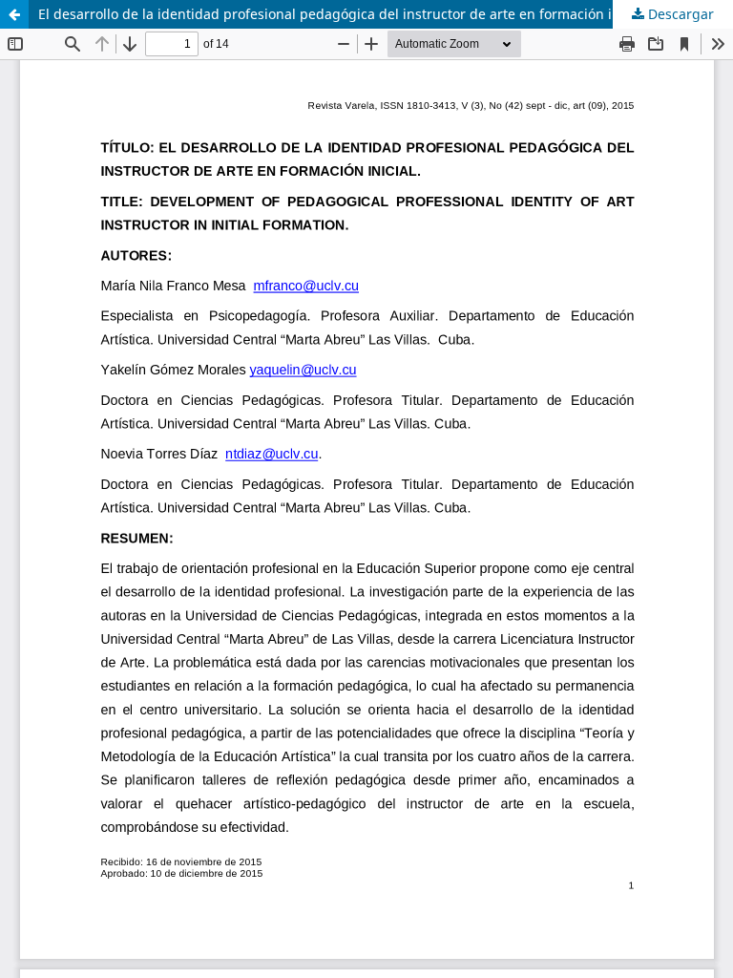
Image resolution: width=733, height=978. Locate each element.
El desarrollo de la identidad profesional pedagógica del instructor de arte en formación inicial (342, 14)
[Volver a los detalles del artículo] (14, 14)
